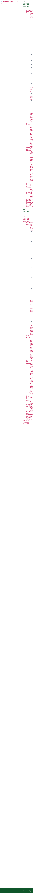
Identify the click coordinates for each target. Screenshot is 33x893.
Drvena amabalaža (26, 2)
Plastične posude (29, 11)
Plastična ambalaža (26, 5)
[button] (26, 212)
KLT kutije (28, 124)
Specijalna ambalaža (26, 208)
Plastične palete (29, 200)
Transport (26, 211)
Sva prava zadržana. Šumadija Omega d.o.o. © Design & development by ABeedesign (19, 891)
